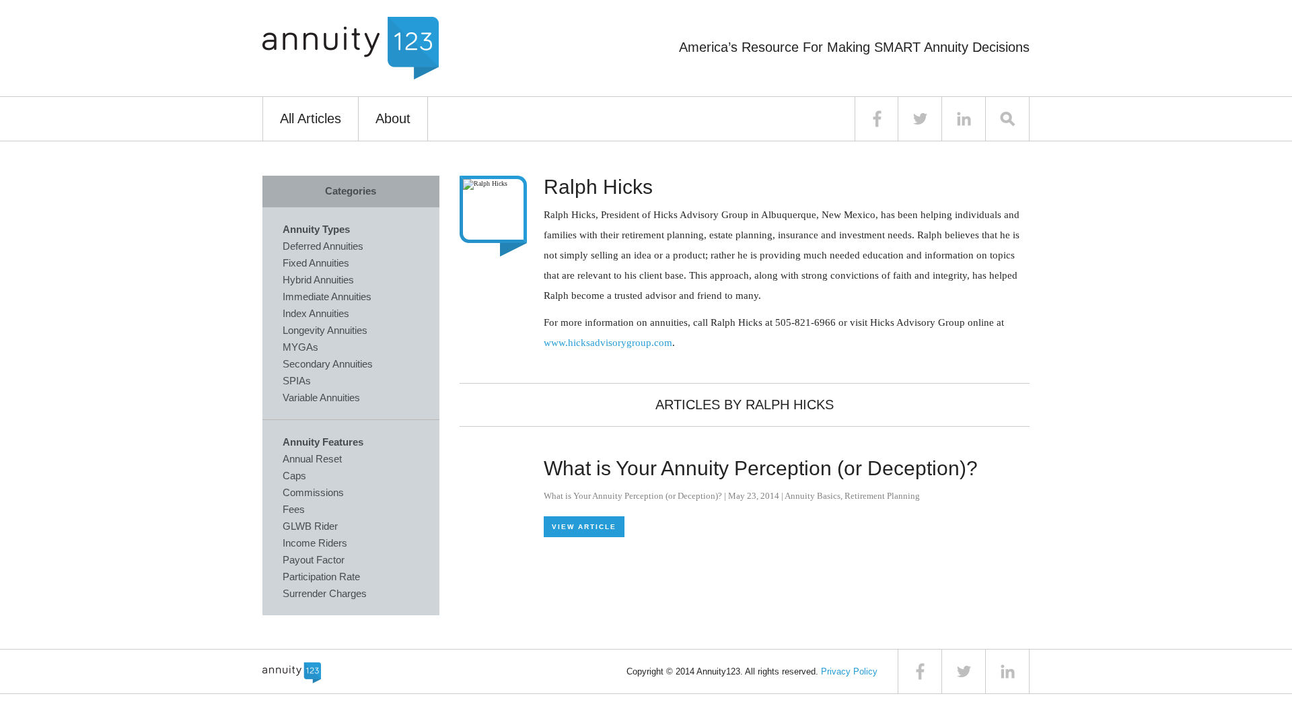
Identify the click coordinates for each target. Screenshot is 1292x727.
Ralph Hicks (598, 187)
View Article (584, 526)
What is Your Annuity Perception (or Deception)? (761, 468)
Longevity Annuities (325, 330)
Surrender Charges (325, 593)
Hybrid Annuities (318, 279)
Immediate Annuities (327, 296)
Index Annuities (316, 313)
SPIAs (297, 380)
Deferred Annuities (323, 246)
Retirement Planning (882, 496)
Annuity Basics (812, 496)
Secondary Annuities (328, 364)
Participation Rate (321, 576)
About (392, 118)
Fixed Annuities (316, 263)
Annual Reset (312, 458)
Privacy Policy (849, 671)
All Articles (310, 118)
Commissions (313, 492)
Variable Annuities (321, 397)
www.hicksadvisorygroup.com (608, 342)
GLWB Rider (310, 526)
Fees (294, 509)
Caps (294, 475)
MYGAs (300, 347)
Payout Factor (314, 559)
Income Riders (315, 543)
